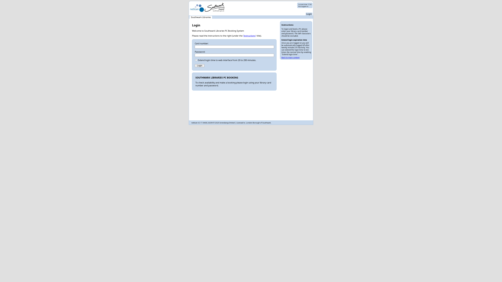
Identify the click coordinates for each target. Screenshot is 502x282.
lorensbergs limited (227, 123)
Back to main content (290, 57)
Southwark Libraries (201, 17)
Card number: (202, 43)
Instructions (250, 35)
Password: (200, 51)
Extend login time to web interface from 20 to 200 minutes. (227, 60)
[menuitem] (201, 17)
